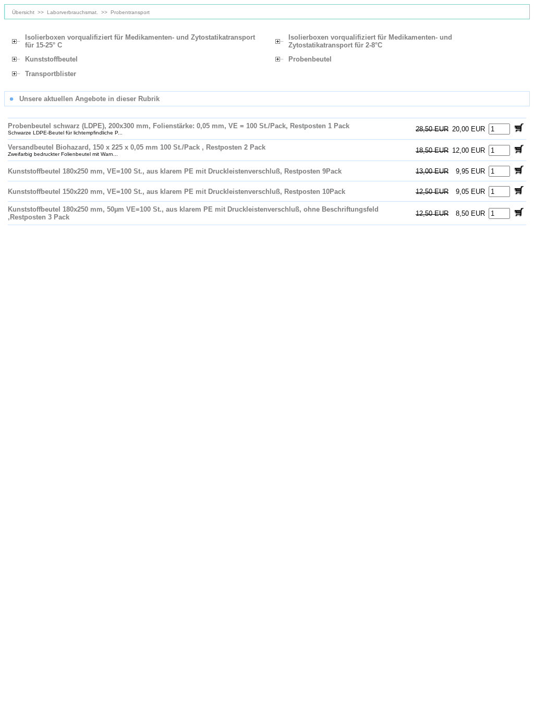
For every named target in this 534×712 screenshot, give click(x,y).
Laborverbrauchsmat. (72, 12)
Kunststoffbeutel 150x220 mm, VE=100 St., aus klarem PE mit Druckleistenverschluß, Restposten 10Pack (176, 191)
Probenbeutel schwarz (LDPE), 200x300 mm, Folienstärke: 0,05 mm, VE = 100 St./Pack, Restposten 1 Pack (178, 126)
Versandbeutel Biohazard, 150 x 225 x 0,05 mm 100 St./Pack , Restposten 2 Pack (136, 147)
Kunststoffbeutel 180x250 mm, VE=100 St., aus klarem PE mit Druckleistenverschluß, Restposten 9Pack (175, 171)
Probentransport (130, 12)
